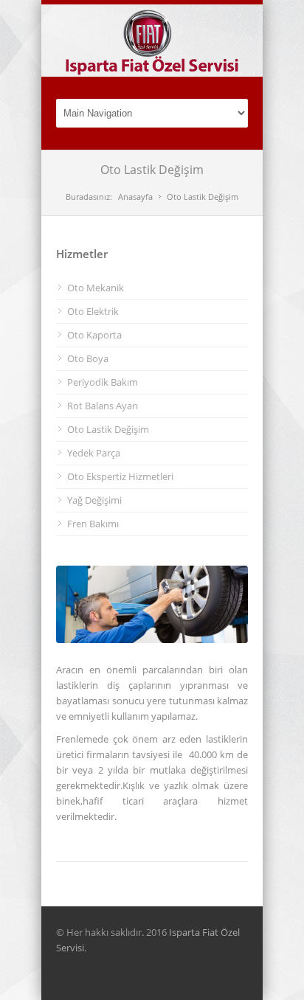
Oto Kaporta (94, 334)
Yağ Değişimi (94, 500)
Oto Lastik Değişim (108, 429)
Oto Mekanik (95, 287)
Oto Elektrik (93, 311)
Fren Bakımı (93, 523)
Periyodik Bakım (102, 382)
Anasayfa (135, 196)
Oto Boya (87, 358)
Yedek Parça (93, 452)
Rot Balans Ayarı (102, 405)
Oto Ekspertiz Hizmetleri (120, 476)
